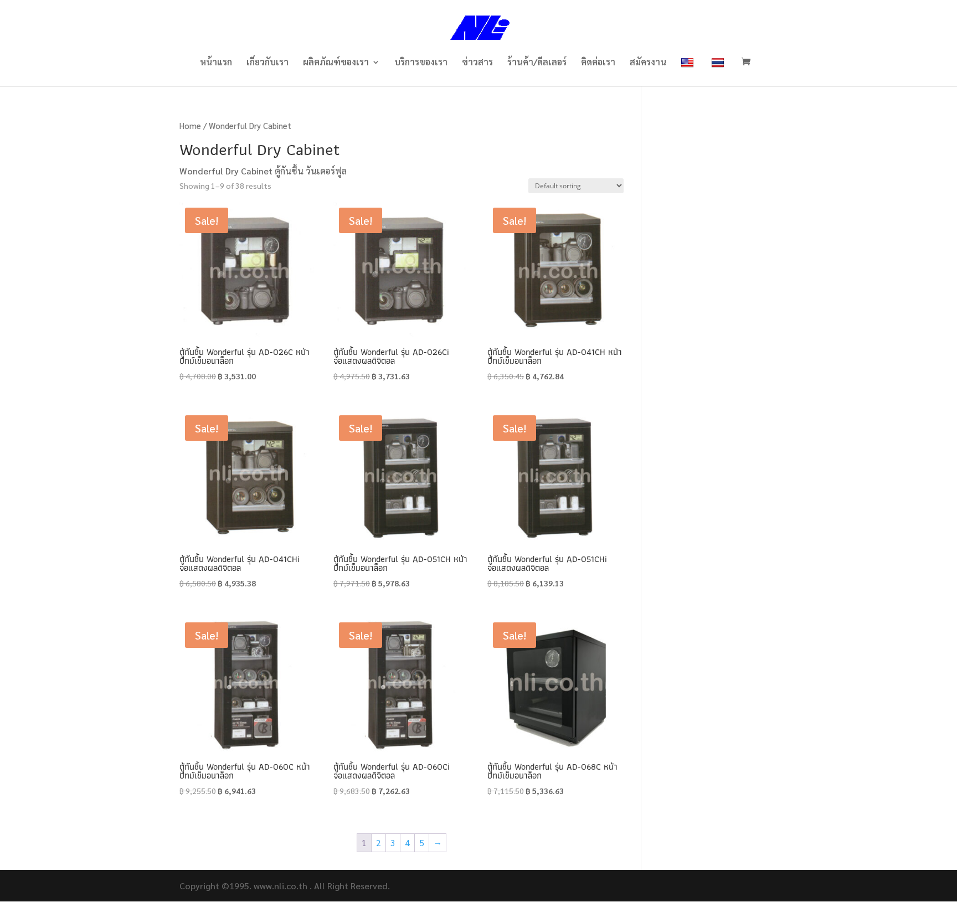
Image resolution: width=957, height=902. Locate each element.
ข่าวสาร (477, 63)
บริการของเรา (420, 63)
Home (190, 125)
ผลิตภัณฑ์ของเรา (336, 63)
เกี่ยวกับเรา (267, 63)
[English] (689, 71)
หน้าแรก (216, 63)
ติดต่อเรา (598, 63)
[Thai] (719, 71)
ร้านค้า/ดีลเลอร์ (537, 63)
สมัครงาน (648, 63)
